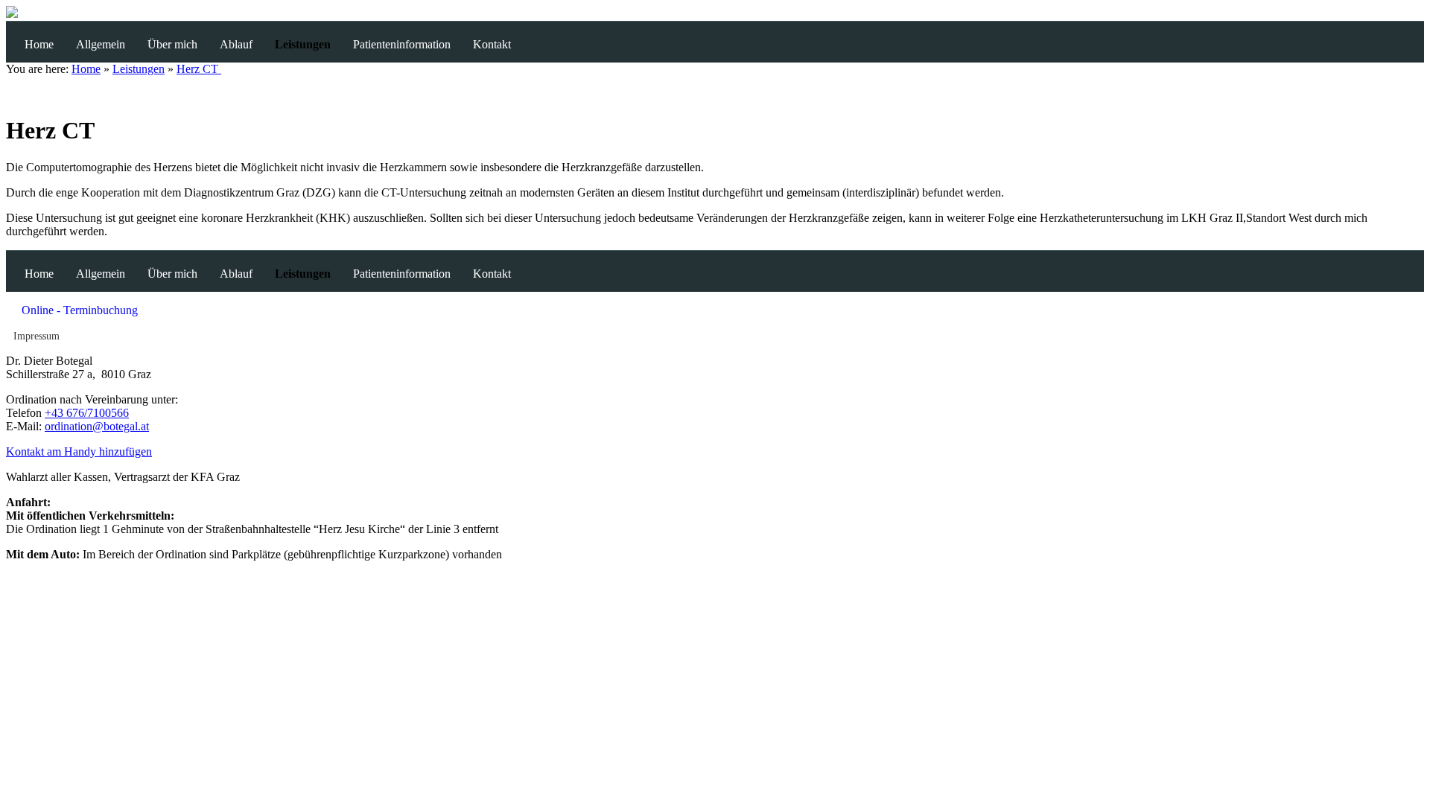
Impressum (36, 336)
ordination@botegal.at (97, 426)
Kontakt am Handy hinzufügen (79, 451)
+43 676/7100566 (87, 412)
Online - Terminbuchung (80, 310)
